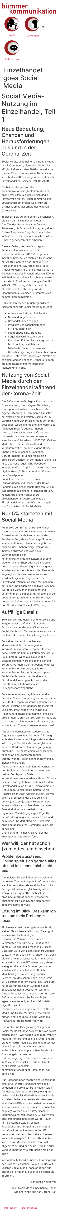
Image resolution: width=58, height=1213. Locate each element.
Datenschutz (29, 1207)
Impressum (10, 1207)
